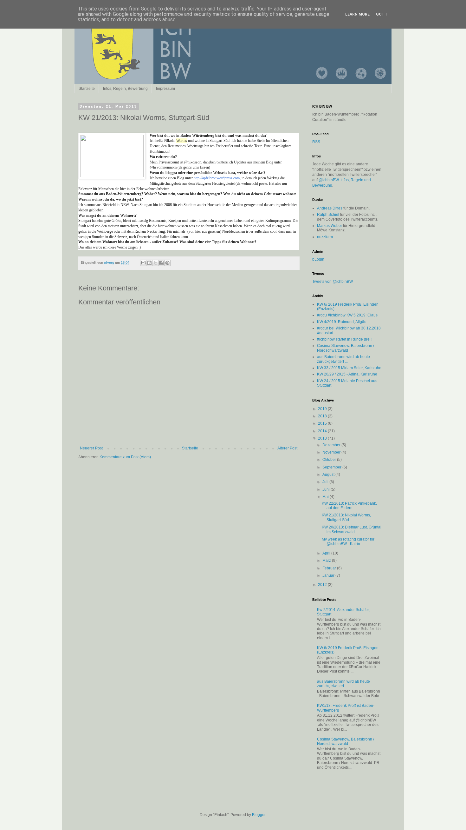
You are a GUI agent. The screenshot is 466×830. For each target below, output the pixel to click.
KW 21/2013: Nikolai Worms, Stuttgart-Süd (346, 517)
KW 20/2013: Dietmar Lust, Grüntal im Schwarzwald (351, 529)
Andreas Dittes (329, 208)
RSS (316, 142)
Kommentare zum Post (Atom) (125, 457)
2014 (323, 431)
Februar (329, 568)
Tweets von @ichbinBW (332, 281)
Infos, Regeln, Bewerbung (125, 88)
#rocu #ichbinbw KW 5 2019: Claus (347, 315)
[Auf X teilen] (155, 263)
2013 (323, 438)
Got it (383, 14)
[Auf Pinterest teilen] (167, 263)
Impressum (165, 88)
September (332, 467)
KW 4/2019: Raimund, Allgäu (341, 322)
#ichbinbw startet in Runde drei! (344, 339)
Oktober (329, 459)
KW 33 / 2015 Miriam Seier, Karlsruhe (349, 368)
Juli (325, 482)
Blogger (258, 815)
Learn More (357, 14)
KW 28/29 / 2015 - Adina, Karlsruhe (347, 374)
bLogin (318, 259)
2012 (323, 584)
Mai (326, 497)
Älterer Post (287, 448)
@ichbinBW (329, 180)
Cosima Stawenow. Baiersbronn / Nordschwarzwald (345, 347)
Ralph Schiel (328, 214)
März (327, 560)
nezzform (325, 237)
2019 (323, 409)
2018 (323, 416)
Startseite (87, 88)
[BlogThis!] (149, 263)
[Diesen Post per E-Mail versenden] (143, 263)
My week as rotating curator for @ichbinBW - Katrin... (348, 541)
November (331, 452)
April (326, 553)
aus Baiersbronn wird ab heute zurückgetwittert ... (343, 359)
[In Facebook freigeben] (161, 263)
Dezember (331, 445)
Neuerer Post (91, 448)
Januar (328, 575)
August (328, 474)
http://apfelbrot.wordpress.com (217, 178)
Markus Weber (329, 225)
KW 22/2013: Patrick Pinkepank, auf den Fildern (349, 505)
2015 (323, 423)
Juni (326, 489)
